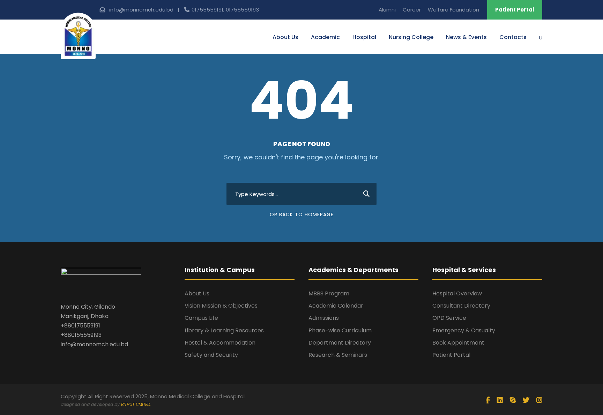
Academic (325, 37)
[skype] (513, 400)
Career (412, 9)
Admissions (323, 318)
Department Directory (339, 343)
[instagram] (539, 400)
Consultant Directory (461, 306)
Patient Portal (514, 9)
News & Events (466, 37)
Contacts (513, 37)
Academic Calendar (335, 306)
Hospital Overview (457, 293)
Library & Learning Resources (224, 330)
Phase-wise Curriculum (340, 330)
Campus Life (201, 318)
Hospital (364, 37)
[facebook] (488, 400)
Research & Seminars (337, 355)
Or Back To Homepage (302, 214)
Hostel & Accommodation (220, 343)
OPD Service (449, 318)
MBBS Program (328, 293)
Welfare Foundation (453, 9)
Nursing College (411, 37)
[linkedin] (500, 400)
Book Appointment (458, 343)
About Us (285, 37)
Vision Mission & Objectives (221, 306)
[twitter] (526, 400)
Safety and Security (211, 355)
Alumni (387, 9)
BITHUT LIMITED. (136, 404)
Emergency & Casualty (463, 330)
